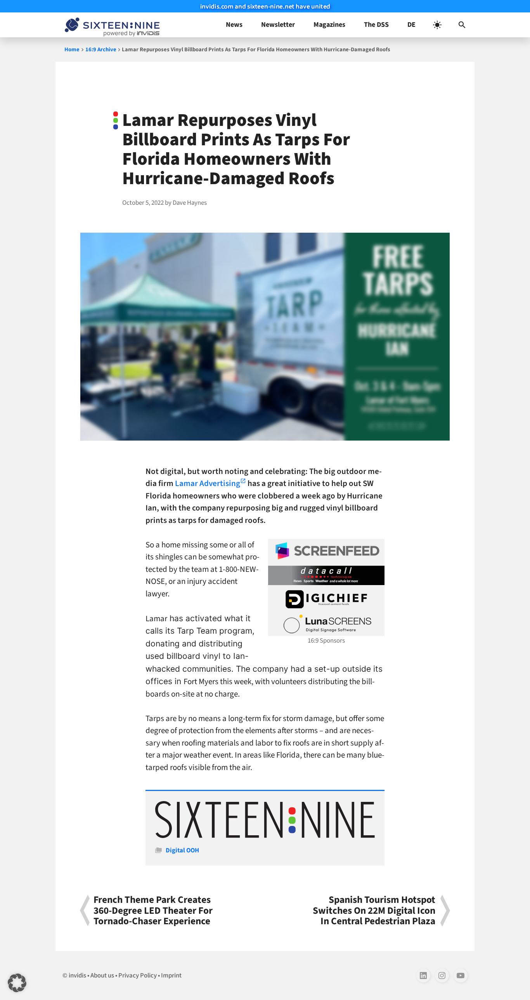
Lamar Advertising (207, 483)
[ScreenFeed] (326, 551)
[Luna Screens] (326, 624)
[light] (437, 24)
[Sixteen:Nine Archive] (265, 836)
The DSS (376, 25)
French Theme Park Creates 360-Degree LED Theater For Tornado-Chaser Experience (153, 911)
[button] (462, 24)
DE (411, 25)
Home (72, 49)
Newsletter (278, 25)
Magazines (329, 25)
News (234, 25)
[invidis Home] (110, 24)
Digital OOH (182, 850)
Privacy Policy (137, 975)
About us (102, 975)
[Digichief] (326, 599)
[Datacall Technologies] (326, 575)
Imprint (171, 975)
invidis (77, 975)
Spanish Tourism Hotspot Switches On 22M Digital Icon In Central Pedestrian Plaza (374, 911)
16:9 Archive (100, 49)
